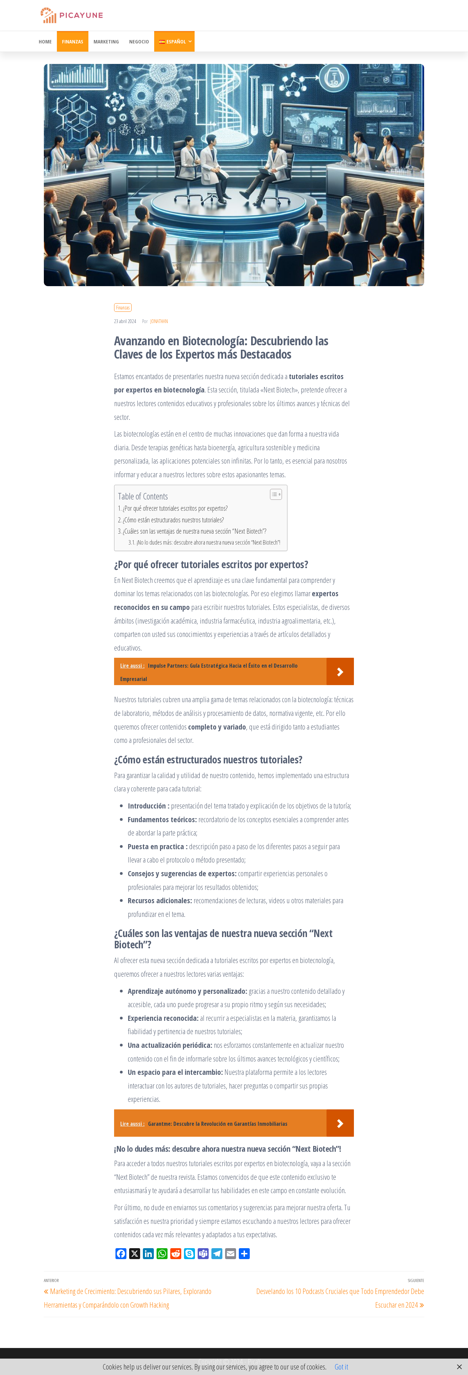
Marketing (106, 41)
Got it (341, 1366)
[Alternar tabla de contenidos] (272, 494)
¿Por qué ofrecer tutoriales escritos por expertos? (175, 508)
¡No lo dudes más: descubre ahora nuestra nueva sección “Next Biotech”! (208, 542)
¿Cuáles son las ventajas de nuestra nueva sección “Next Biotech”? (194, 531)
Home (45, 41)
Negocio (139, 41)
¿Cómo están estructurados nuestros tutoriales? (173, 519)
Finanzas (72, 41)
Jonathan (159, 321)
